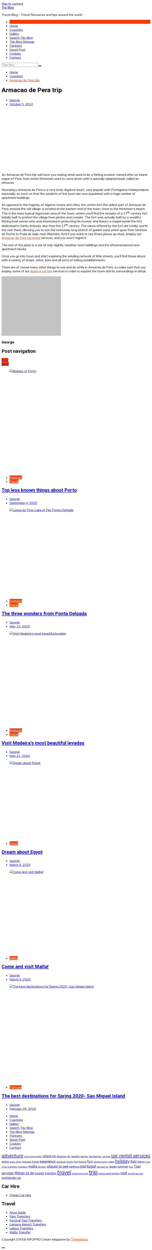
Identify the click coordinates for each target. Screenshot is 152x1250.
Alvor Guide (18, 1212)
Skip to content (12, 4)
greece (111, 1161)
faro (76, 1161)
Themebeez (79, 1239)
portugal (88, 1166)
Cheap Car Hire (20, 1195)
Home (14, 26)
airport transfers (33, 1156)
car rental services (130, 1155)
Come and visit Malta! (25, 966)
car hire (106, 1156)
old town (42, 1166)
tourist (39, 1173)
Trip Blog (8, 8)
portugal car (102, 1166)
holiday (122, 1161)
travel (64, 1172)
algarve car (63, 1156)
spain (113, 1166)
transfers (50, 1173)
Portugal (16, 1087)
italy (133, 1161)
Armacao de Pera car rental (21, 238)
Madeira (23, 1166)
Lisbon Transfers (21, 1228)
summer (122, 1166)
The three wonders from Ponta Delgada (44, 613)
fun (90, 1161)
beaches (84, 1156)
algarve (49, 1156)
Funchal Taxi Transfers (26, 1220)
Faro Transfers (20, 1216)
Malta (14, 958)
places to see (57, 1166)
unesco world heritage (109, 1173)
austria (75, 1156)
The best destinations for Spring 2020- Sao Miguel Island (63, 1096)
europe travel (30, 1161)
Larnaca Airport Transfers (28, 1224)
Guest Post (17, 50)
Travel (14, 481)
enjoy (5, 1161)
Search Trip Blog (21, 38)
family (69, 1161)
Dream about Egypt (22, 852)
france (82, 1161)
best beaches (95, 1156)
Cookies (15, 53)
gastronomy (100, 1161)
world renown (135, 1173)
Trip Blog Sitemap (22, 42)
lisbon (141, 1161)
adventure (12, 1155)
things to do (24, 1173)
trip (93, 1172)
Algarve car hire (41, 271)
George (15, 100)
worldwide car (11, 1178)
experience (48, 1161)
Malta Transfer (20, 1232)
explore (61, 1161)
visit (123, 1173)
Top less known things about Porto (39, 490)
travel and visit (80, 1173)
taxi (131, 1166)
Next (5, 364)
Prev (5, 360)
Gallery (14, 34)
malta (32, 1166)
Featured (16, 477)
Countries (16, 30)
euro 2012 (15, 1161)
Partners (16, 46)
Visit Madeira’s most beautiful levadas (43, 743)
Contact (15, 57)
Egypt (14, 843)
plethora (74, 1166)
